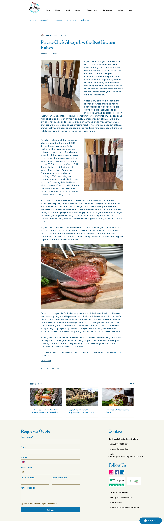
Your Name (27, 437)
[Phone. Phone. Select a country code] (24, 462)
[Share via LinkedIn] (53, 368)
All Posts (33, 20)
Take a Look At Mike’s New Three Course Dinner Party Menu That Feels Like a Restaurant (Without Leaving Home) (45, 411)
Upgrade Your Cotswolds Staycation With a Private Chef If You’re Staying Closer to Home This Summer (81, 411)
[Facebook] (117, 472)
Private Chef (45, 20)
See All (131, 383)
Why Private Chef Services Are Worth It (117, 411)
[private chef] (118, 397)
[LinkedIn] (122, 472)
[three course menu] (46, 397)
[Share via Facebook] (42, 368)
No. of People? (28, 477)
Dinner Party (71, 20)
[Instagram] (111, 472)
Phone (24, 457)
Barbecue (58, 20)
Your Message (28, 488)
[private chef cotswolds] (82, 397)
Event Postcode (59, 477)
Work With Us (116, 502)
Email (24, 447)
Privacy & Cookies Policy (121, 497)
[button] (78, 10)
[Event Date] (23, 472)
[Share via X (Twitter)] (47, 368)
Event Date (26, 467)
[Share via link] (58, 368)
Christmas (85, 20)
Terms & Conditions (119, 492)
